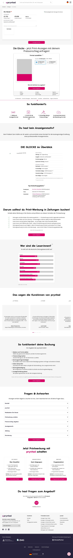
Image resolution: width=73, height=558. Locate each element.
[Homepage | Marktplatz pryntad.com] (11, 2)
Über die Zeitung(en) (26, 98)
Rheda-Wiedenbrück (37, 194)
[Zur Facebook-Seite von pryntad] (3, 529)
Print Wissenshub (63, 518)
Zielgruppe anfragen (36, 479)
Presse (61, 524)
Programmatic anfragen (59, 479)
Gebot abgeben (36, 234)
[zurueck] (3, 2)
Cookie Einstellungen (45, 547)
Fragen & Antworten (54, 98)
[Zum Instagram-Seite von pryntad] (6, 529)
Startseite (4, 6)
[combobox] (67, 2)
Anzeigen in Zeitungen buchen (47, 520)
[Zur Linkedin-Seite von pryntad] (8, 529)
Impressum (37, 547)
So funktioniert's (18, 98)
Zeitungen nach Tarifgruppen (47, 530)
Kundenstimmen (46, 98)
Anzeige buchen (36, 42)
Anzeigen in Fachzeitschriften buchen (49, 524)
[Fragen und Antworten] (69, 554)
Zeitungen (9, 6)
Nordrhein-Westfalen (36, 189)
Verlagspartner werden (32, 522)
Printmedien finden (14, 479)
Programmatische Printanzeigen (48, 526)
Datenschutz (30, 547)
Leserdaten (40, 98)
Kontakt (29, 518)
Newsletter (62, 522)
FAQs (28, 520)
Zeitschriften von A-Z (45, 528)
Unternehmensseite (64, 520)
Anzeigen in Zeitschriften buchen (48, 522)
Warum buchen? (34, 98)
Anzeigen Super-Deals (45, 518)
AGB (25, 547)
